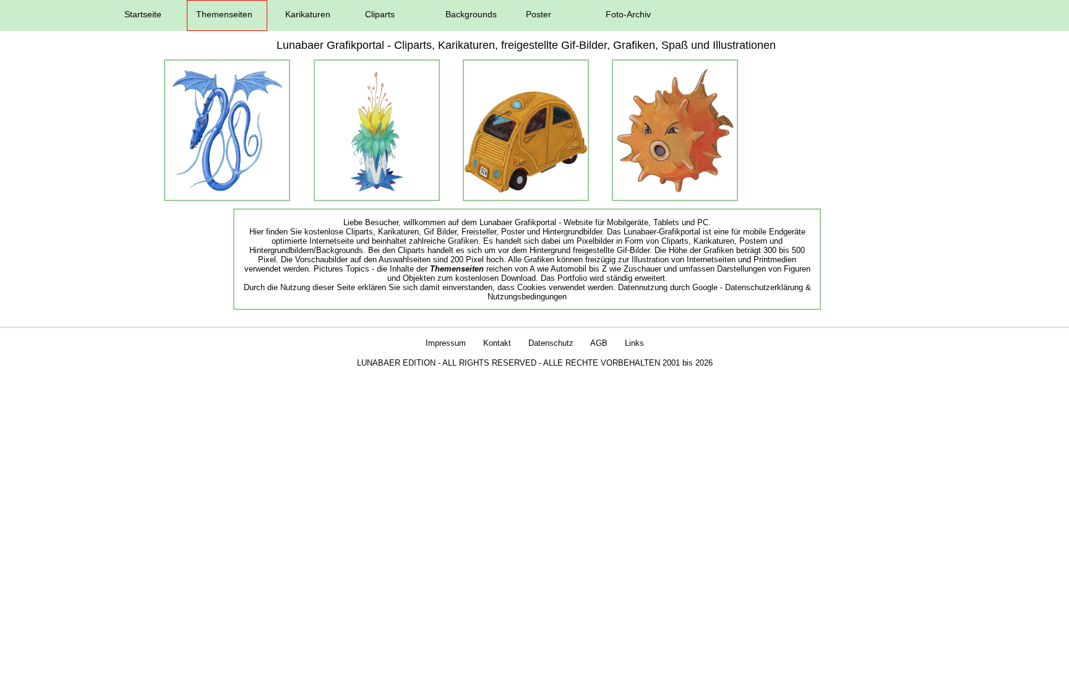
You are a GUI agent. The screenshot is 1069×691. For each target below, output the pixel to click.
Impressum (446, 343)
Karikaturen (307, 14)
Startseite (142, 14)
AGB (598, 343)
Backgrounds (471, 14)
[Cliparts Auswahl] (227, 189)
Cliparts (380, 14)
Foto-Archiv (628, 14)
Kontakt (497, 343)
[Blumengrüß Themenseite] (376, 189)
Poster (538, 14)
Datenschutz (550, 343)
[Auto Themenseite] (526, 189)
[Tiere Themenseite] (675, 189)
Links (634, 343)
